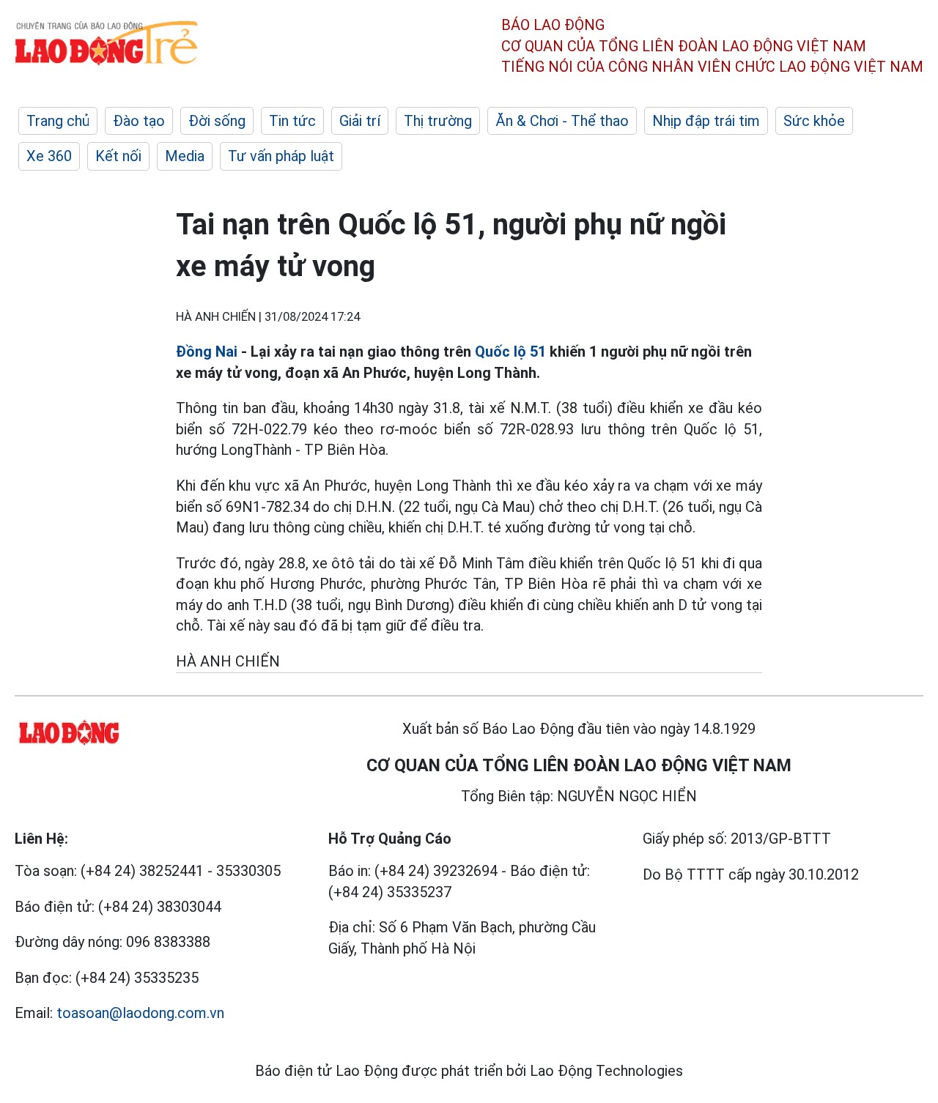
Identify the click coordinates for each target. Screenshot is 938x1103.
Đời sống (216, 121)
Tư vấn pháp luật (281, 156)
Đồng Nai (206, 351)
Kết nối (118, 156)
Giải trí (359, 121)
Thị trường (438, 121)
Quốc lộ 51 (510, 351)
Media (184, 156)
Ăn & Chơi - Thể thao (562, 121)
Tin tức (292, 121)
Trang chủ (57, 121)
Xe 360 (49, 156)
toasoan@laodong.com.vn (140, 1013)
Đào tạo (139, 121)
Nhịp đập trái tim (706, 121)
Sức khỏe (814, 121)
